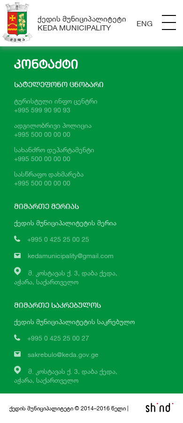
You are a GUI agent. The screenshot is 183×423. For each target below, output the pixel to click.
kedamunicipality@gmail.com (71, 256)
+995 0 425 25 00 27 (58, 338)
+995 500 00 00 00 (42, 134)
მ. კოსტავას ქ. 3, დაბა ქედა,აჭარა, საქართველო (65, 375)
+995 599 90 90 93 (42, 110)
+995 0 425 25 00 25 (58, 239)
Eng (144, 23)
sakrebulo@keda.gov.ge (63, 354)
